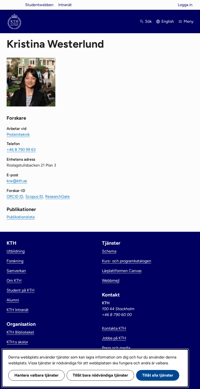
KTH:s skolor (17, 342)
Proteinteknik (18, 134)
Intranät (65, 4)
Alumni (13, 300)
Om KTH (14, 280)
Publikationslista (21, 217)
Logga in (185, 4)
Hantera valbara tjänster (36, 375)
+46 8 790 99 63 (21, 149)
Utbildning (16, 251)
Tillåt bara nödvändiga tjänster (100, 375)
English (167, 21)
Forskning (15, 261)
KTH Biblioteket (20, 332)
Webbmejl (111, 280)
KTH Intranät (18, 309)
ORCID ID (15, 196)
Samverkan (16, 270)
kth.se (14, 4)
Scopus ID (34, 196)
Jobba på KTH (114, 338)
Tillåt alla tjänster (157, 375)
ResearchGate (57, 196)
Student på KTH (20, 290)
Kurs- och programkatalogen (126, 261)
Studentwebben (39, 4)
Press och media (116, 348)
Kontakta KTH (114, 328)
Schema (109, 251)
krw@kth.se (17, 181)
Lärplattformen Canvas (121, 270)
